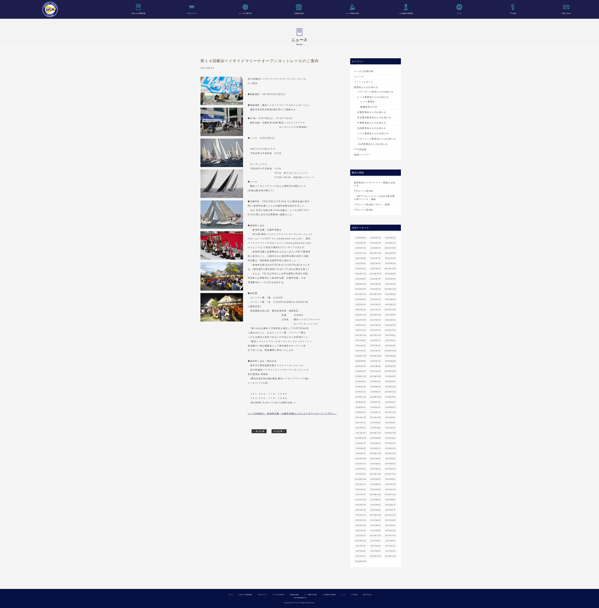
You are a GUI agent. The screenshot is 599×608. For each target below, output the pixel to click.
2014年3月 (375, 489)
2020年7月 (375, 361)
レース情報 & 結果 (352, 13)
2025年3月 (390, 263)
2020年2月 (361, 371)
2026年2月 (361, 248)
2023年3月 (390, 304)
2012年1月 (361, 535)
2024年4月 (375, 284)
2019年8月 (361, 381)
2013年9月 (375, 499)
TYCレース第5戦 (363, 190)
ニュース (359, 76)
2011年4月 (361, 551)
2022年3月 (390, 325)
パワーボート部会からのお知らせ (375, 91)
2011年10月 (360, 541)
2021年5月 (361, 345)
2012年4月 (361, 530)
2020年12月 (390, 351)
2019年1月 (376, 392)
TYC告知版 (360, 149)
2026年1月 (375, 248)
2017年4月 (361, 428)
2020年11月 (360, 356)
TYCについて (192, 13)
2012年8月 (390, 520)
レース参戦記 (367, 101)
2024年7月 (375, 279)
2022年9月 (390, 315)
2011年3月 (376, 551)
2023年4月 (375, 304)
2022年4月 (375, 325)
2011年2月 (390, 551)
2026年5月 (361, 243)
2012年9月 (375, 520)
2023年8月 (361, 299)
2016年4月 (361, 448)
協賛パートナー (362, 154)
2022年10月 (375, 315)
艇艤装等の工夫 (368, 106)
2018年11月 (360, 397)
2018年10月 (375, 397)
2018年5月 (361, 407)
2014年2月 (390, 489)
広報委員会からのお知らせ (371, 112)
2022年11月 (360, 315)
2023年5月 (361, 304)
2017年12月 (390, 412)
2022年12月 (390, 310)
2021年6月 (390, 340)
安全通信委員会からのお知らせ (374, 117)
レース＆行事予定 (245, 13)
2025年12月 (390, 248)
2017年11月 (360, 417)
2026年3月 (390, 243)
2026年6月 (390, 238)
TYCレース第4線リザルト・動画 (372, 204)
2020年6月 (390, 361)
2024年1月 (375, 289)
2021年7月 (375, 340)
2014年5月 (390, 484)
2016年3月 (375, 448)
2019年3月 (390, 387)
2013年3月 (375, 510)
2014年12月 (375, 474)
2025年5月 (361, 263)
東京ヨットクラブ (50, 9)
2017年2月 (390, 428)
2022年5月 (361, 325)
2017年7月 (361, 422)
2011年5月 (390, 546)
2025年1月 (375, 268)
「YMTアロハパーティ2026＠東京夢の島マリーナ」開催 (374, 197)
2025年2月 (361, 268)
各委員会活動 (299, 13)
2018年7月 (375, 402)
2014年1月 (361, 494)
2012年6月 (375, 525)
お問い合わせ (566, 13)
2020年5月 (361, 366)
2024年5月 (361, 284)
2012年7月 (361, 525)
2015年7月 (361, 464)
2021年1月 (376, 351)
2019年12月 (390, 371)
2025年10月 (375, 253)
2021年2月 (361, 351)
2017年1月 (361, 433)
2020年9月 (390, 356)
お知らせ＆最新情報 (138, 13)
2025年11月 (360, 253)
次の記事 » (279, 431)
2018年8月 (361, 402)
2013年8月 (390, 499)
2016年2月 (390, 448)
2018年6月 (390, 402)
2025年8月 (361, 258)
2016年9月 (375, 438)
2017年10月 (375, 417)
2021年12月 (390, 330)
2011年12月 (375, 535)
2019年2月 (361, 392)
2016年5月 (390, 443)
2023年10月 (375, 294)
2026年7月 (375, 238)
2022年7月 (375, 320)
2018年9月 (390, 397)
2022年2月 (361, 330)
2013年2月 (390, 510)
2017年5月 (390, 422)
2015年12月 (375, 453)
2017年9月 (390, 417)
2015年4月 (361, 469)
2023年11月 (360, 294)
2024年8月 (361, 279)
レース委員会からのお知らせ (373, 97)
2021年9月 (390, 335)
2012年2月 (390, 530)
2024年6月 (390, 279)
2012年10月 (360, 520)
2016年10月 (360, 438)
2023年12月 (390, 289)
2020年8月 (361, 361)
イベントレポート (363, 81)
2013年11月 (390, 494)
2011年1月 (361, 556)
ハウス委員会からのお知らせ (373, 133)
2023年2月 (361, 310)
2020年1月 (375, 371)
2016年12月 (375, 433)
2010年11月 (390, 556)
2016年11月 (390, 433)
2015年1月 (361, 474)
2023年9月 (390, 294)
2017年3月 (375, 428)
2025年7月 (375, 258)
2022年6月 (390, 320)
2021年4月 (375, 345)
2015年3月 (375, 469)
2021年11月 (360, 335)
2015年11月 (390, 453)
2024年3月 (390, 284)
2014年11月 (390, 474)
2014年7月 (361, 484)
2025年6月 (390, 258)
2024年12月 (390, 268)
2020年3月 (390, 366)
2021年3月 (390, 345)
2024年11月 (360, 274)
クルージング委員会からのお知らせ (376, 138)
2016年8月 (390, 438)
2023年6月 (390, 299)
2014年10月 (360, 479)
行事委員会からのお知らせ (371, 122)
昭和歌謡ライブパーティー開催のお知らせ (374, 184)
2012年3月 (375, 530)
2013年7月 (361, 505)
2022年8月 (361, 320)
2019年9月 (390, 376)
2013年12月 (375, 494)
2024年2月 (361, 289)
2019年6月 (390, 381)
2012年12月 (375, 515)
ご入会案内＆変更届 (406, 13)
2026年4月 (375, 243)
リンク (459, 13)
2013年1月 (361, 515)
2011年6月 (376, 546)
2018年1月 (376, 412)
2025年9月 (390, 253)
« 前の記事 (259, 431)
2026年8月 (361, 238)
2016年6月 (375, 443)
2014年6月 (375, 484)
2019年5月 (361, 387)
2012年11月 (390, 515)
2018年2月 (361, 412)
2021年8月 (361, 340)
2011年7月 (361, 546)
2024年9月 (390, 274)
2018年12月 (390, 392)
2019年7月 (375, 381)
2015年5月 (390, 464)
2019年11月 (360, 376)
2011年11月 (390, 535)
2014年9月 (375, 479)
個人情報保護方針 (300, 597)
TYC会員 (513, 13)
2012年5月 (390, 525)
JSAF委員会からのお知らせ (372, 144)
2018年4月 (375, 407)
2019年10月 (375, 376)
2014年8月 (390, 479)
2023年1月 (375, 310)
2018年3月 (390, 407)
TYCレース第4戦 (363, 209)
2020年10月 (375, 356)
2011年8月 (390, 541)
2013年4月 (361, 510)
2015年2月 (390, 469)
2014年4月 (361, 489)
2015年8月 (390, 458)
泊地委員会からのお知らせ (371, 128)
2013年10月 (360, 499)
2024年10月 (375, 274)
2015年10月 (360, 458)
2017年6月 (375, 422)
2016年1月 (361, 453)
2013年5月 (390, 505)
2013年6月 (375, 505)
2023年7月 (375, 299)
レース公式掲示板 (363, 71)
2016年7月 (361, 443)
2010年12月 (375, 556)
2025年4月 (375, 263)
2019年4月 (375, 387)
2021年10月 (375, 335)
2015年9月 (375, 458)
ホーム (231, 594)
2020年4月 (375, 366)
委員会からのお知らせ (366, 87)
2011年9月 (376, 541)
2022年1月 (375, 330)
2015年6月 (375, 464)
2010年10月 (360, 561)
